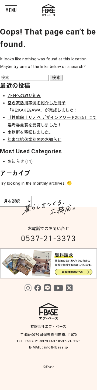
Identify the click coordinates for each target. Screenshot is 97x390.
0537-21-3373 (48, 238)
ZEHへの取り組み (24, 95)
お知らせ (16, 161)
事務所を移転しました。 (30, 132)
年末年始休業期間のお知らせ (34, 139)
